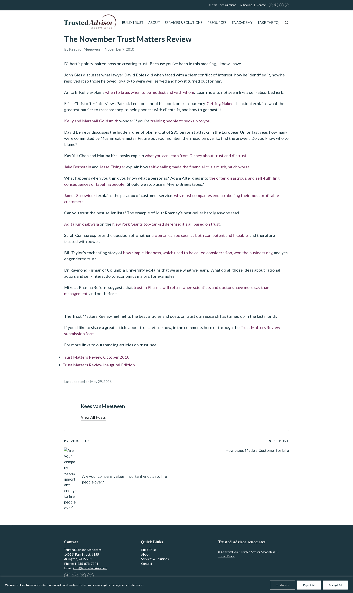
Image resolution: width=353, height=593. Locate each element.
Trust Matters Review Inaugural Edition (99, 364)
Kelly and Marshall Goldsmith (91, 120)
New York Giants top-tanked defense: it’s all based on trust (166, 224)
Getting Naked (220, 103)
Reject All (309, 585)
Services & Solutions (155, 559)
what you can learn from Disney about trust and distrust (195, 155)
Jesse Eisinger (112, 166)
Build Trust (148, 550)
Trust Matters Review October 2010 (96, 357)
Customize (282, 585)
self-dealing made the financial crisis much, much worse (199, 166)
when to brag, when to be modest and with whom (149, 92)
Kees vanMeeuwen (103, 406)
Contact (261, 5)
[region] (176, 585)
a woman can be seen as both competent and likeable (199, 235)
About (145, 554)
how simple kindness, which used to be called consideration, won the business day (197, 252)
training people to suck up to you (180, 120)
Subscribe (246, 5)
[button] (93, 417)
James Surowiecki (80, 195)
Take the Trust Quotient (221, 5)
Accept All (335, 585)
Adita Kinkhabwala (81, 224)
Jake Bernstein (77, 166)
